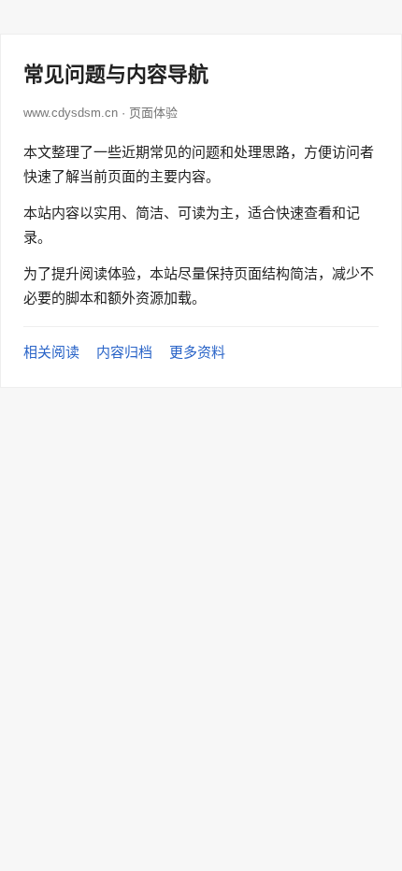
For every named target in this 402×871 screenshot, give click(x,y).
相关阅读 (51, 352)
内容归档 (124, 352)
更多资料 (197, 352)
